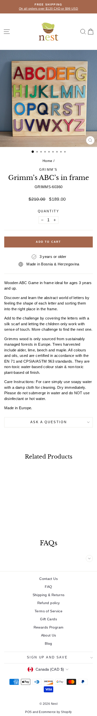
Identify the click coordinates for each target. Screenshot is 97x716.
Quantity (48, 211)
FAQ (48, 587)
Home (47, 161)
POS (28, 712)
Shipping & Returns (49, 595)
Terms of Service (48, 611)
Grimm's (48, 169)
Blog (48, 643)
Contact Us (48, 579)
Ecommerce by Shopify (55, 712)
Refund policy (48, 603)
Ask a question (48, 422)
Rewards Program (49, 627)
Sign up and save (47, 657)
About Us (48, 635)
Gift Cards (48, 619)
